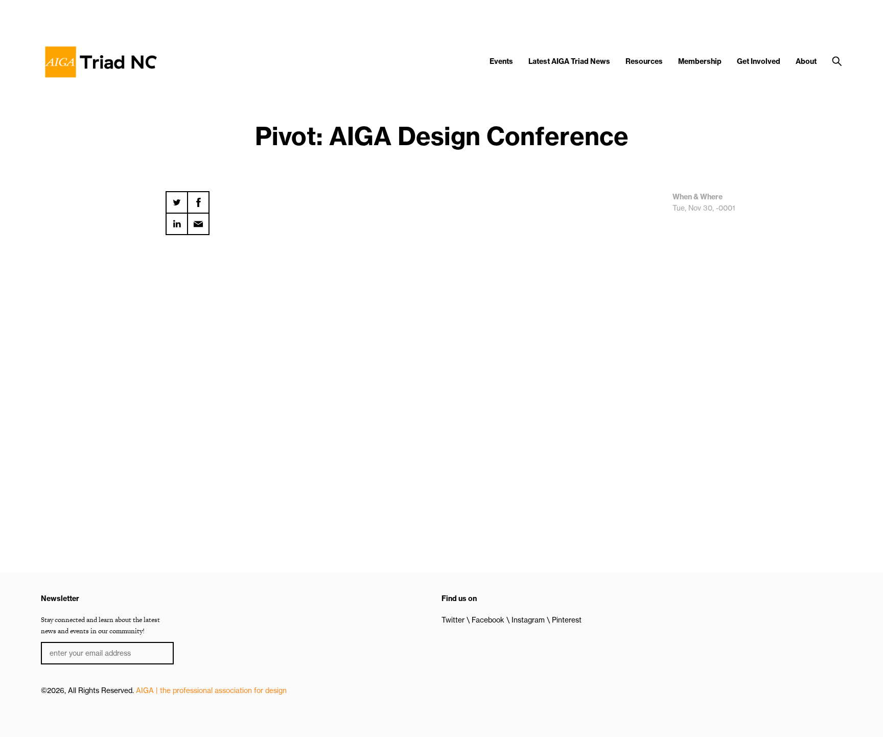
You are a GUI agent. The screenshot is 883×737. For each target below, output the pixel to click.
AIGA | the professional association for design (211, 690)
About (806, 61)
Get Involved (758, 61)
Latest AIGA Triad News (569, 61)
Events (501, 61)
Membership (700, 61)
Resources (644, 61)
